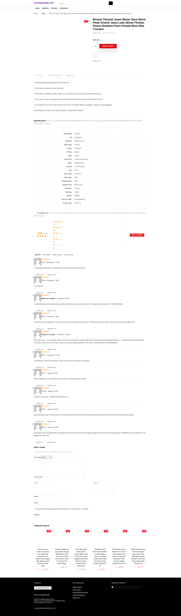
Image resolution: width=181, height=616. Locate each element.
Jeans (37, 8)
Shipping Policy (77, 587)
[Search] (111, 3)
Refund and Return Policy (80, 592)
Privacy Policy (77, 590)
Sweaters (45, 8)
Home (36, 13)
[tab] (39, 75)
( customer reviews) (109, 33)
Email (36, 503)
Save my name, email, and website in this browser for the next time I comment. (62, 509)
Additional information (54, 75)
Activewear (64, 8)
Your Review (38, 477)
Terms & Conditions (79, 595)
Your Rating (37, 457)
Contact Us (76, 597)
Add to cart (108, 46)
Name (36, 496)
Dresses (54, 8)
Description (39, 75)
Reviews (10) (70, 75)
